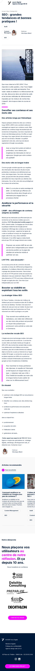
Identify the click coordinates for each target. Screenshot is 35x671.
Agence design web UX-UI (13, 648)
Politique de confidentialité (13, 646)
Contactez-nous (17, 617)
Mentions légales (11, 644)
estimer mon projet (17, 666)
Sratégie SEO (13, 11)
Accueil (4, 11)
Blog (8, 11)
